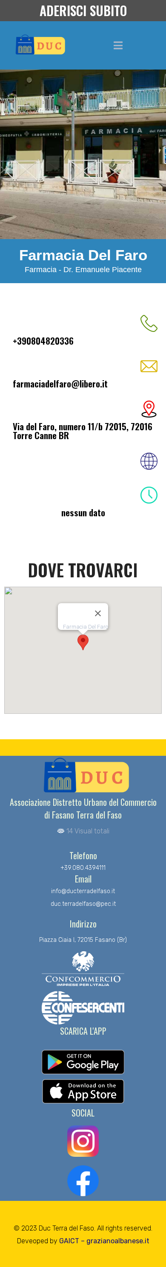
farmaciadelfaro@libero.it (60, 383)
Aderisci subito (83, 10)
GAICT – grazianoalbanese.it (104, 1241)
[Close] (98, 613)
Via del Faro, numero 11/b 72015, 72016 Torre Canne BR (82, 431)
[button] (83, 642)
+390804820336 (43, 340)
